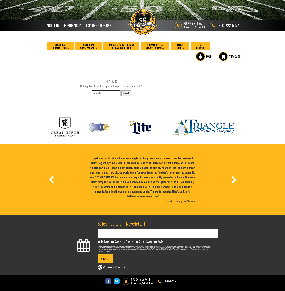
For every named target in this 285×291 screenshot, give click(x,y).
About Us (53, 25)
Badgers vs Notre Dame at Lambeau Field (121, 46)
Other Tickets (180, 46)
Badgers (105, 241)
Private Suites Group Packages (155, 46)
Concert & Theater (124, 241)
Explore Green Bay (98, 25)
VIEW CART (234, 56)
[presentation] (51, 179)
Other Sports (145, 241)
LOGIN (209, 56)
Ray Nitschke (201, 46)
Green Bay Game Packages (88, 46)
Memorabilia (72, 25)
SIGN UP (105, 259)
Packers (162, 241)
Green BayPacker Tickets (60, 46)
